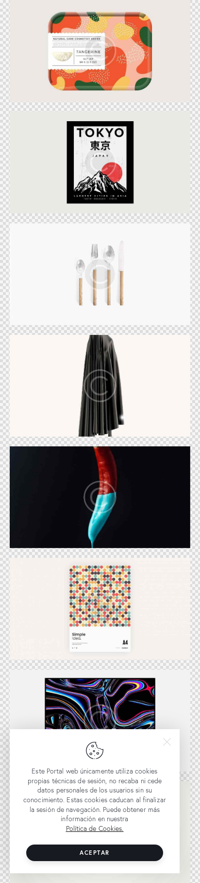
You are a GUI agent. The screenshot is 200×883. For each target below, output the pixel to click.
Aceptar (95, 852)
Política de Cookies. (95, 828)
